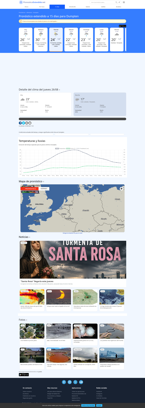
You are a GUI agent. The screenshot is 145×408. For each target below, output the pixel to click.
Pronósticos (22, 12)
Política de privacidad (88, 405)
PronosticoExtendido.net (79, 393)
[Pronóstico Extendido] (32, 2)
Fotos (22, 319)
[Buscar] (116, 2)
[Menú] (124, 2)
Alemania (29, 12)
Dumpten (36, 12)
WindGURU (72, 7)
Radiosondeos (76, 400)
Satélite (103, 7)
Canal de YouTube (101, 398)
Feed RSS (50, 398)
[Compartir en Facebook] (20, 123)
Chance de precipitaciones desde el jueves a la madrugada (40, 21)
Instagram (99, 393)
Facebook (99, 391)
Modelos (118, 7)
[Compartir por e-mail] (29, 123)
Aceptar (99, 405)
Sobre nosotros (27, 391)
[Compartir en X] (23, 123)
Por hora (41, 7)
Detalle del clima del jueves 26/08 (39, 89)
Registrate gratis (27, 398)
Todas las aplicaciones (78, 391)
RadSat (88, 7)
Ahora (26, 7)
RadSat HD (75, 396)
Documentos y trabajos (54, 396)
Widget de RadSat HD (53, 393)
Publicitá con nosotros (29, 396)
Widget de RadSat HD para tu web (72, 233)
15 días (57, 7)
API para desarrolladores (54, 391)
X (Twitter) (99, 396)
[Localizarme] (119, 2)
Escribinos (26, 393)
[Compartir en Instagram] (26, 123)
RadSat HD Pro (76, 398)
